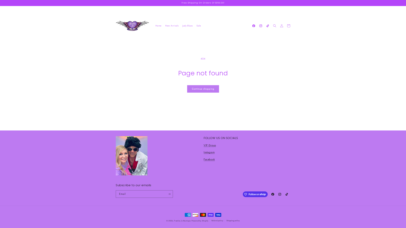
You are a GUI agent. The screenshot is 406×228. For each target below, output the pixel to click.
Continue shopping (203, 89)
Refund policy (217, 220)
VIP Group (210, 145)
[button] (274, 25)
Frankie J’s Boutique (182, 220)
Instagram (209, 152)
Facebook (209, 159)
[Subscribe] (169, 194)
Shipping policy (233, 220)
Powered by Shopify (200, 220)
